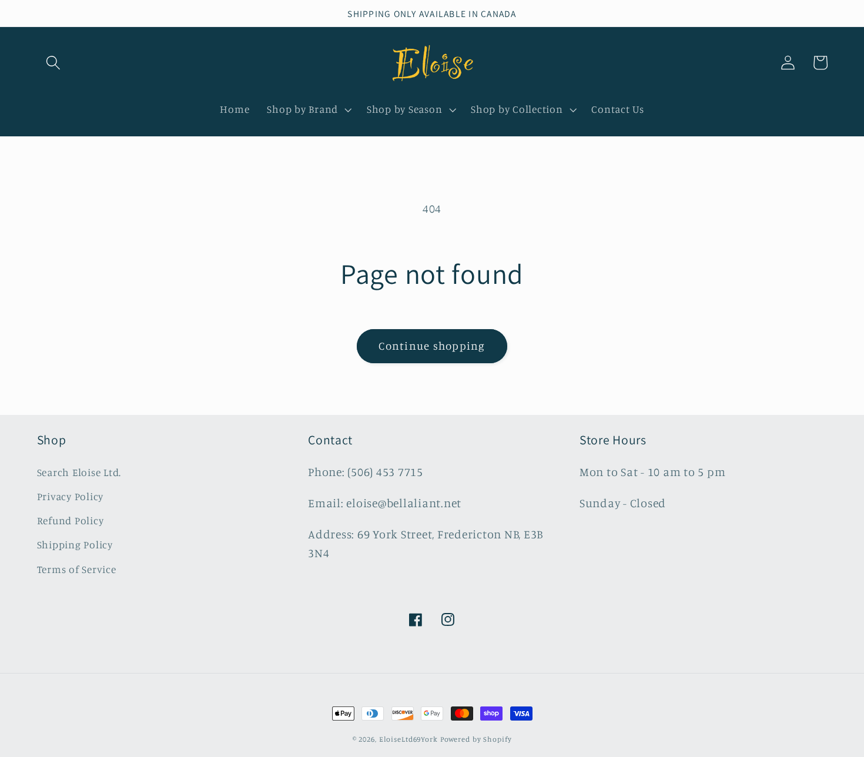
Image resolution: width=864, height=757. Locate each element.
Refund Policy (70, 520)
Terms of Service (76, 569)
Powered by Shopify (476, 739)
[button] (53, 62)
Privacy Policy (70, 496)
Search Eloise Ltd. (79, 472)
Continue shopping (432, 345)
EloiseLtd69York (409, 739)
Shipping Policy (75, 544)
